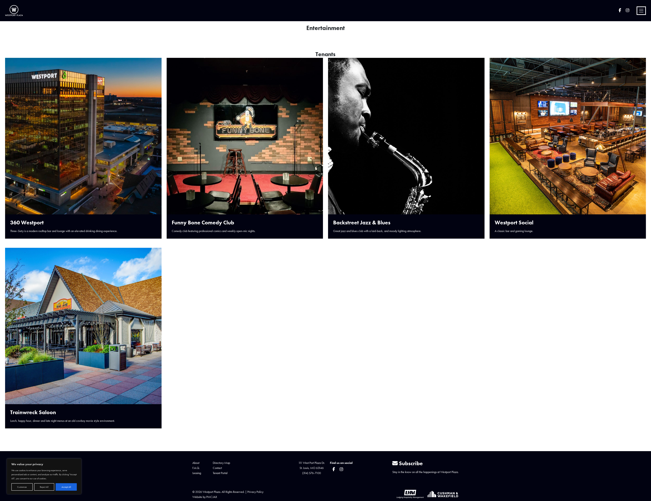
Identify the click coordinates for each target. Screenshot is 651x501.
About (195, 463)
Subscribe (410, 463)
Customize (22, 486)
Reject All (44, 486)
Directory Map (221, 463)
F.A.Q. (196, 468)
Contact (217, 468)
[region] (44, 476)
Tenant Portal (220, 473)
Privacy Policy (255, 492)
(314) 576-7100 (311, 473)
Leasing (196, 473)
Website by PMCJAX (204, 497)
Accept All (66, 486)
